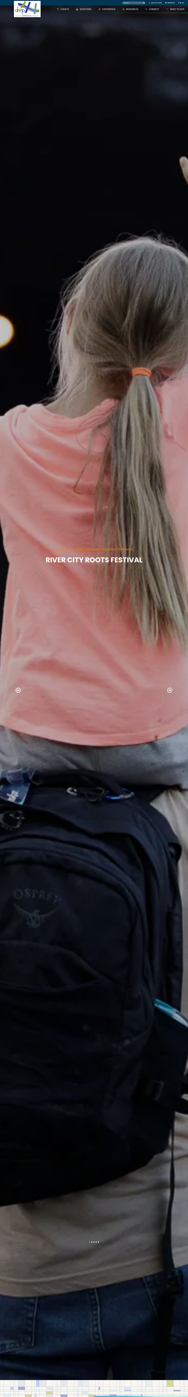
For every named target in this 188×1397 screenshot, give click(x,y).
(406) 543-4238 (156, 3)
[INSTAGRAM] (183, 3)
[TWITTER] (181, 3)
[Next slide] (169, 690)
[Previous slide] (18, 690)
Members (171, 3)
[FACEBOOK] (179, 3)
